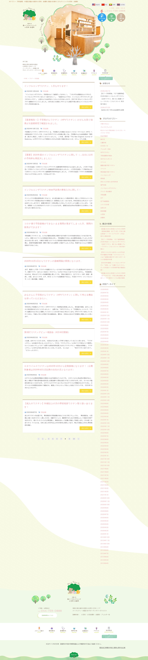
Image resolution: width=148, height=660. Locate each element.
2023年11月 (105, 397)
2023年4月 (105, 413)
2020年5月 (105, 521)
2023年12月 (105, 393)
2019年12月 (105, 537)
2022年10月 (105, 429)
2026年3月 (105, 305)
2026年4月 (105, 302)
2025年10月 (105, 322)
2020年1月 (105, 534)
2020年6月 (105, 517)
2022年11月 (105, 426)
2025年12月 (105, 315)
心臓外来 (103, 142)
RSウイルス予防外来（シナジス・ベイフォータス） (113, 132)
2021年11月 (105, 462)
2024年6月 (105, 374)
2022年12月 (105, 423)
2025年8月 (105, 328)
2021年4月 (105, 485)
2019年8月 (105, 550)
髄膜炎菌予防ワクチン (108, 165)
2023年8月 (105, 406)
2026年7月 (105, 292)
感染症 (103, 178)
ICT (102, 198)
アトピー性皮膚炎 (106, 191)
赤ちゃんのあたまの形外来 (109, 181)
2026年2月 (105, 309)
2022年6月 (105, 439)
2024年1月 (105, 390)
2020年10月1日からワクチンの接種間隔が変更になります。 (53, 261)
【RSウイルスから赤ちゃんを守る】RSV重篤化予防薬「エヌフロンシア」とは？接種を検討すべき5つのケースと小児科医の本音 (113, 256)
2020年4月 (105, 524)
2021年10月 (105, 465)
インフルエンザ (106, 175)
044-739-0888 (116, 10)
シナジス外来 (105, 204)
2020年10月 (105, 504)
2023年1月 (105, 420)
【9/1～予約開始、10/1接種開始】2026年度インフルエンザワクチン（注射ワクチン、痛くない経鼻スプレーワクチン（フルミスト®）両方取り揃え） (113, 244)
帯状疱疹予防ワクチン (108, 172)
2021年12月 (105, 459)
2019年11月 (105, 540)
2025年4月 (105, 341)
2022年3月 (105, 449)
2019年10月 (105, 543)
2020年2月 (105, 530)
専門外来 (103, 185)
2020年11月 (105, 501)
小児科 (103, 214)
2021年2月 (105, 491)
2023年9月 (105, 403)
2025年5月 (105, 338)
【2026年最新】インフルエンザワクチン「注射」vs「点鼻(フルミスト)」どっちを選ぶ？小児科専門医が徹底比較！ (113, 266)
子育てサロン (105, 124)
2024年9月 (105, 364)
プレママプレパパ (106, 127)
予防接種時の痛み (106, 155)
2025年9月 (105, 325)
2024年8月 (105, 367)
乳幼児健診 (104, 136)
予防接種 (37, 78)
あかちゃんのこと (106, 159)
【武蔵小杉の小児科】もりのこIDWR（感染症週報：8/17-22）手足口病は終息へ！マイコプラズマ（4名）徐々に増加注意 (113, 232)
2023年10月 (105, 400)
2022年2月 (105, 452)
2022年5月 (105, 442)
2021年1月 (105, 495)
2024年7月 (105, 371)
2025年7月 (105, 331)
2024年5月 (105, 377)
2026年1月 (105, 312)
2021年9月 (105, 468)
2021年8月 (105, 472)
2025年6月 (105, 335)
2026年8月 (105, 289)
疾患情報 (103, 211)
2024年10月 (105, 361)
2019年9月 (105, 547)
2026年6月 (105, 296)
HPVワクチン (105, 152)
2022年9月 (105, 433)
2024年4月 (105, 380)
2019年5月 (105, 560)
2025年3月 (105, 345)
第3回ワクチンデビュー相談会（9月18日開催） (47, 332)
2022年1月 (105, 455)
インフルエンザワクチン (108, 188)
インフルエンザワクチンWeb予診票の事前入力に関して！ (52, 190)
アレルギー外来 (106, 149)
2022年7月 (105, 436)
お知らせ (103, 208)
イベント (103, 162)
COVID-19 (104, 146)
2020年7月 (105, 514)
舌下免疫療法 (105, 201)
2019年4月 (105, 563)
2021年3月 (105, 488)
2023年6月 (105, 410)
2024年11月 (105, 358)
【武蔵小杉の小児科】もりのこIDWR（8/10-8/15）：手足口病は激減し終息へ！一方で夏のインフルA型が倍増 (113, 276)
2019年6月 (105, 556)
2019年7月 (105, 553)
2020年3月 (105, 527)
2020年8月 (105, 511)
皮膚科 (103, 217)
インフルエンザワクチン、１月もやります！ (46, 86)
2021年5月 (105, 481)
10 (74, 439)
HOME (25, 78)
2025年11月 (105, 318)
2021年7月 (105, 475)
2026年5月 (105, 299)
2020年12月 (105, 498)
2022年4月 (105, 446)
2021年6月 (105, 478)
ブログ (31, 78)
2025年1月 (105, 351)
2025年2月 (105, 348)
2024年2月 (105, 387)
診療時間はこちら (47, 615)
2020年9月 (105, 508)
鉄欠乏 (103, 139)
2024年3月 (105, 384)
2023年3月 (105, 416)
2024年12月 (105, 354)
